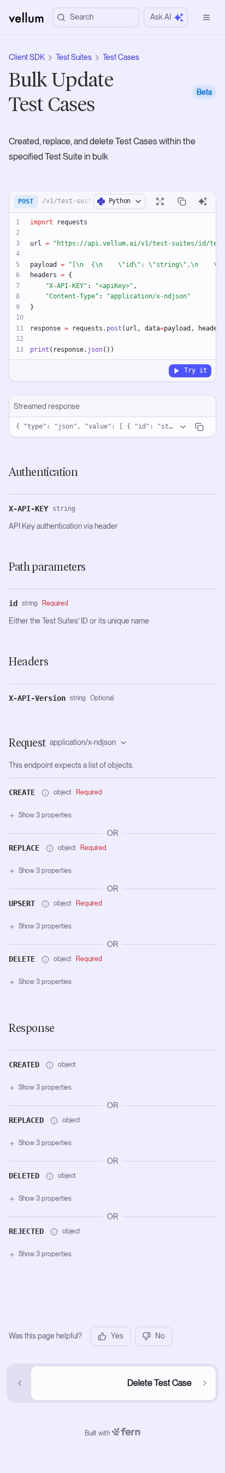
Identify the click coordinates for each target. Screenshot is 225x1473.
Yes (117, 1335)
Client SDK (27, 57)
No (160, 1335)
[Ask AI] (202, 201)
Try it (195, 370)
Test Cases (121, 57)
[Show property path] (45, 793)
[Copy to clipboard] (182, 201)
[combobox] (91, 743)
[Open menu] (206, 17)
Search (81, 17)
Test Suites (74, 57)
